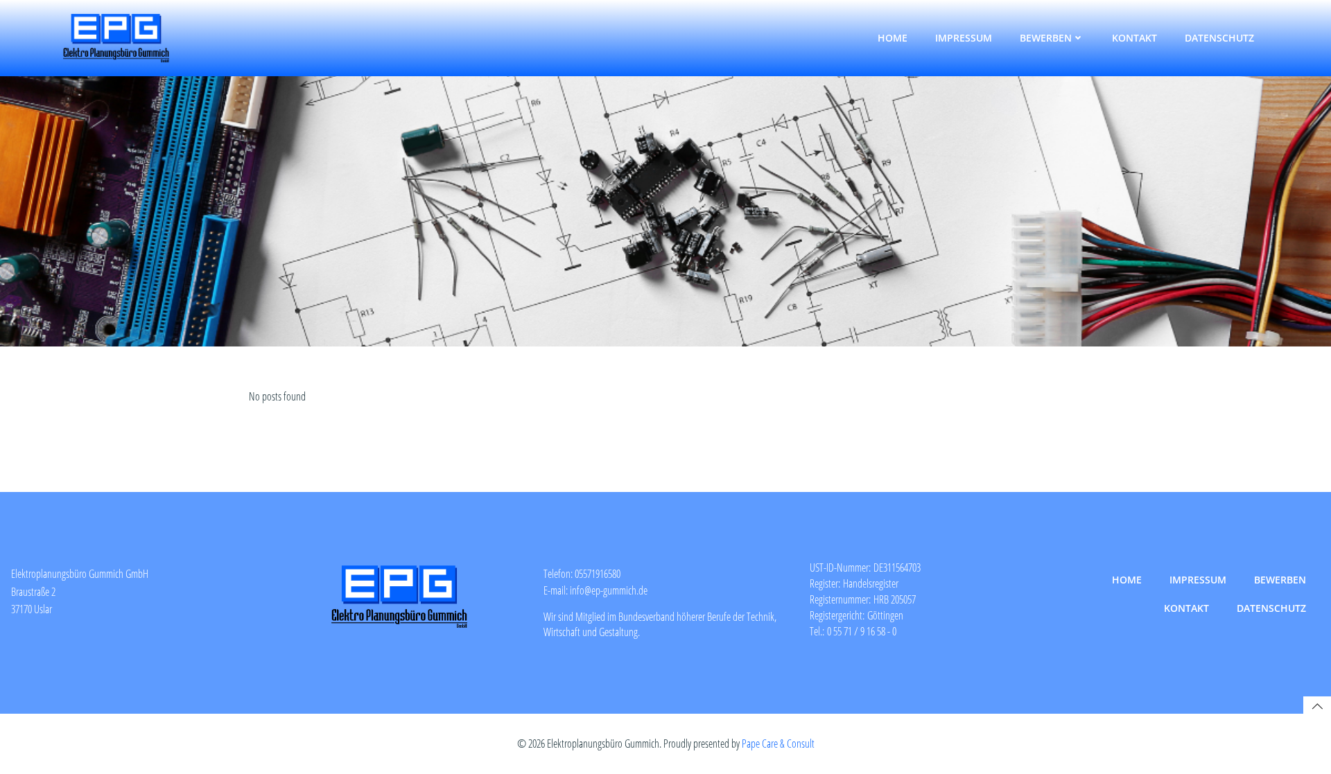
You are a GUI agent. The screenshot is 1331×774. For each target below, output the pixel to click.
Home (892, 37)
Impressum (963, 37)
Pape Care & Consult (778, 743)
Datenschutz (1219, 37)
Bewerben (1046, 37)
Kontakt (1134, 37)
